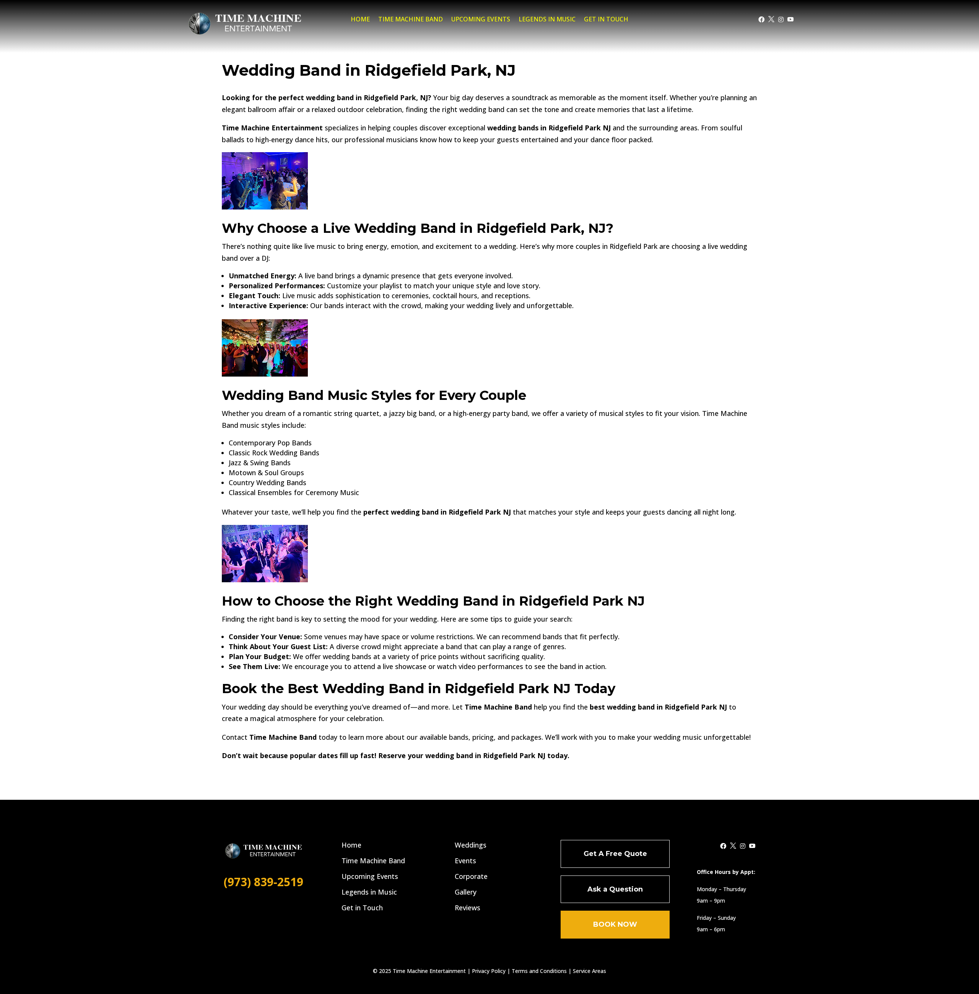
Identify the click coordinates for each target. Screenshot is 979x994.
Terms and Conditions (539, 971)
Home (360, 19)
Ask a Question (615, 889)
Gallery (465, 892)
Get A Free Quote (615, 853)
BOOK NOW (615, 924)
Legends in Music (547, 19)
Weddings (470, 844)
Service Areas (589, 971)
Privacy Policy (489, 971)
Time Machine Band (410, 19)
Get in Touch (606, 19)
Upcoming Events (480, 19)
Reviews (467, 907)
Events (465, 860)
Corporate (471, 876)
